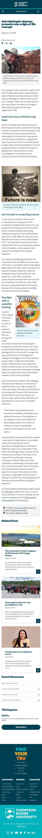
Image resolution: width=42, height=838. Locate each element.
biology (18, 513)
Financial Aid (19, 784)
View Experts (21, 727)
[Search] (3, 683)
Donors (4, 797)
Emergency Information (21, 765)
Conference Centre (35, 792)
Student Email (20, 792)
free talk (8, 492)
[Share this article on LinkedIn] (11, 43)
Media (3, 800)
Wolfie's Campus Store (22, 789)
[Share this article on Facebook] (2, 43)
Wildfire (20, 717)
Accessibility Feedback (21, 773)
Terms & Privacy (21, 762)
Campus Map (33, 800)
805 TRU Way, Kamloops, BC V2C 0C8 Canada (21, 824)
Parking (32, 789)
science (25, 513)
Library (18, 786)
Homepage (22, 510)
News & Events (33, 786)
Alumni (4, 794)
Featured (13, 510)
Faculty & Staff (6, 792)
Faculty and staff (20, 508)
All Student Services (21, 800)
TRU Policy (21, 770)
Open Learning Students (8, 789)
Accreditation (21, 768)
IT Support (19, 797)
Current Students (6, 784)
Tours (31, 797)
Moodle (18, 794)
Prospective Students (7, 786)
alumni (12, 513)
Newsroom (21, 11)
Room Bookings (34, 794)
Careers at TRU (34, 784)
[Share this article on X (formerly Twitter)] (6, 43)
